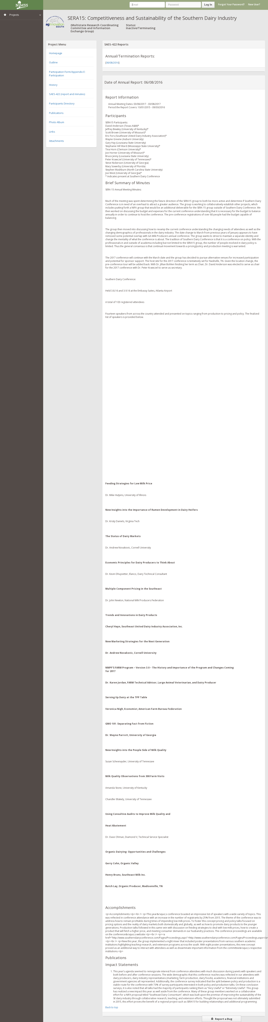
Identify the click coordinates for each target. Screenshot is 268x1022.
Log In (208, 4)
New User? (254, 4)
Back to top (111, 1007)
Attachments (56, 141)
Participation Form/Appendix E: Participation (67, 73)
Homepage (55, 53)
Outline (53, 62)
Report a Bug (223, 1019)
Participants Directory (62, 103)
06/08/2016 (112, 62)
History (53, 85)
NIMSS (21, 5)
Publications (56, 113)
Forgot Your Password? (231, 4)
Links (52, 131)
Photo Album (56, 122)
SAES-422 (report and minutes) (67, 94)
